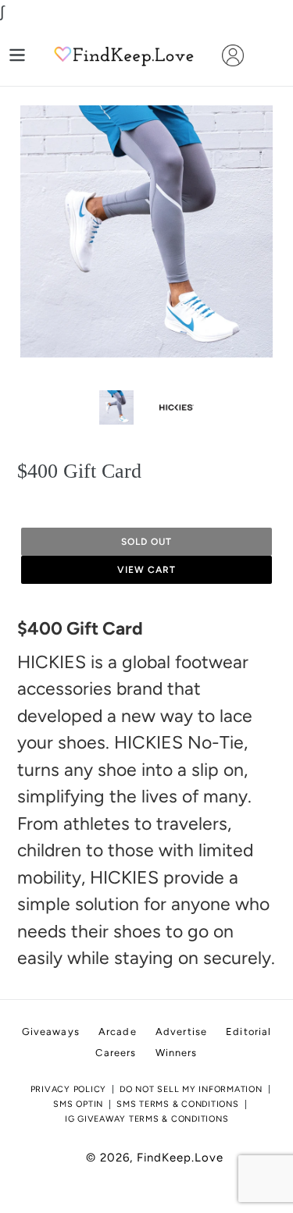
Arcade (117, 1031)
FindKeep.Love (180, 1158)
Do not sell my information (191, 1089)
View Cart (146, 569)
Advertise (181, 1031)
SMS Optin (78, 1104)
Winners (176, 1052)
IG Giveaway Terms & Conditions (147, 1119)
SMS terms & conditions (177, 1104)
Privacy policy (68, 1089)
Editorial (248, 1031)
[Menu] (17, 55)
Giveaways (51, 1031)
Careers (115, 1052)
